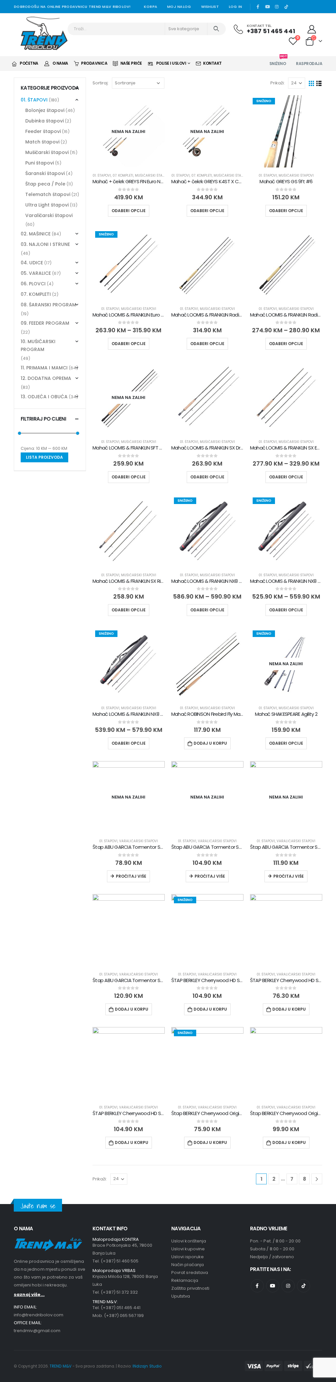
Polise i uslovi (171, 63)
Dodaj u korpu (210, 743)
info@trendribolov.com (38, 1315)
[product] (207, 265)
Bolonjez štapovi (44, 110)
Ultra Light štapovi (47, 205)
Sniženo (278, 61)
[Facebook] (258, 6)
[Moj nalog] (312, 29)
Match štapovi (42, 142)
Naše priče (131, 63)
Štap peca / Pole (45, 184)
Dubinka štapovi (44, 121)
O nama (60, 63)
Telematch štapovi (47, 194)
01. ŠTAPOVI (102, 175)
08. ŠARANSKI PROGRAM (48, 304)
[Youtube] (267, 6)
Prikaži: (277, 83)
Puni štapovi (39, 163)
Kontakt (212, 63)
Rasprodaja (309, 63)
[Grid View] (311, 83)
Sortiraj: (101, 83)
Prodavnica (94, 63)
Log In (235, 6)
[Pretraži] (216, 29)
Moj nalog (179, 6)
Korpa (150, 6)
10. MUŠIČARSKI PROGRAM (38, 345)
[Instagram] (277, 6)
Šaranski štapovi (45, 173)
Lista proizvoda (44, 457)
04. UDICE (32, 262)
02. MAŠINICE (36, 233)
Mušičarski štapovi (152, 175)
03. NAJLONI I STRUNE (45, 244)
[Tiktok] (286, 6)
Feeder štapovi (43, 131)
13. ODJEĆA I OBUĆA (44, 396)
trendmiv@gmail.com (37, 1330)
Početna (29, 63)
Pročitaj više (131, 876)
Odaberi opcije (129, 210)
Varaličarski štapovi (138, 841)
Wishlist (210, 6)
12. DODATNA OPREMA (46, 378)
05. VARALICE (36, 273)
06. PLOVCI (33, 283)
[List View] (319, 83)
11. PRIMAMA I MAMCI (44, 367)
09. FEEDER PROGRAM (45, 323)
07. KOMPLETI (123, 175)
